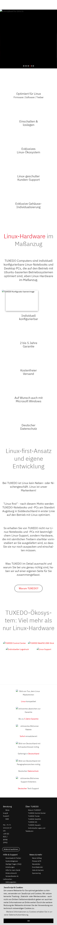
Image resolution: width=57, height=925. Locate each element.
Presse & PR (36, 861)
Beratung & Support (6, 813)
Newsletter (36, 864)
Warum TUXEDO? (28, 588)
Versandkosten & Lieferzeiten (10, 877)
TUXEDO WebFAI (34, 819)
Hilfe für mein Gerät (13, 870)
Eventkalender (37, 867)
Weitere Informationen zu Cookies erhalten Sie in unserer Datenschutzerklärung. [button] (28, 913)
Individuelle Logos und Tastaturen (35, 829)
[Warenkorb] (51, 4)
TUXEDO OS (32, 822)
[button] (53, 5)
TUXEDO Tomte (34, 816)
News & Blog (37, 858)
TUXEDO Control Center (37, 813)
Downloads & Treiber (13, 858)
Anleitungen (10, 867)
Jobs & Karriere (38, 870)
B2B (7, 819)
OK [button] (28, 921)
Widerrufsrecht (11, 873)
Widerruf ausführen (11, 849)
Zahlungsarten (11, 882)
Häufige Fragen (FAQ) (13, 864)
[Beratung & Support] (47, 5)
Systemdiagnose (12, 861)
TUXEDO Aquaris (34, 825)
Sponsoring (36, 873)
